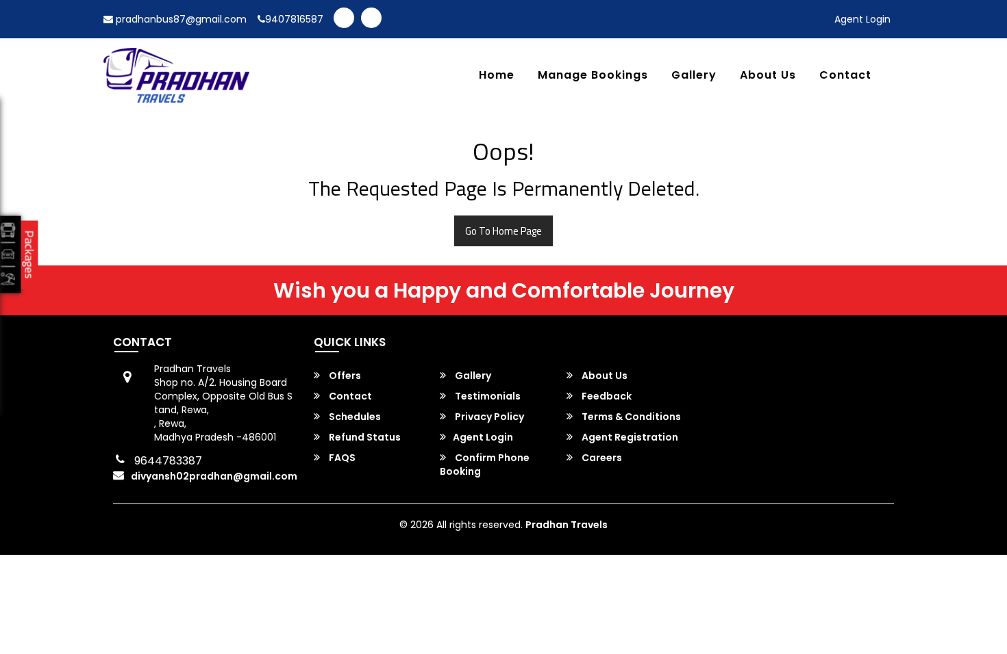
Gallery (694, 75)
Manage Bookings (593, 75)
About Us (768, 75)
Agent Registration (629, 437)
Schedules (354, 416)
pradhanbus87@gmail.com (180, 19)
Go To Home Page (503, 231)
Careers (601, 458)
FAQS (341, 458)
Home (496, 75)
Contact (845, 75)
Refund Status (364, 437)
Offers (344, 375)
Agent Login (862, 19)
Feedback (606, 396)
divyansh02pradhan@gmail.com (214, 476)
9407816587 (294, 19)
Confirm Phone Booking (485, 464)
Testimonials (487, 396)
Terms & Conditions (630, 416)
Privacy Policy (488, 416)
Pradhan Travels (566, 525)
